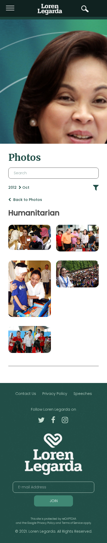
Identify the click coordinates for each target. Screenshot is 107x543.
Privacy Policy (54, 393)
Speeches (82, 393)
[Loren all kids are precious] (29, 288)
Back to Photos (27, 199)
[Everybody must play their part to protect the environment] (77, 273)
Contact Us (25, 393)
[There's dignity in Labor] (29, 339)
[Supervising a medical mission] (77, 238)
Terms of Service (72, 523)
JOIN (54, 500)
